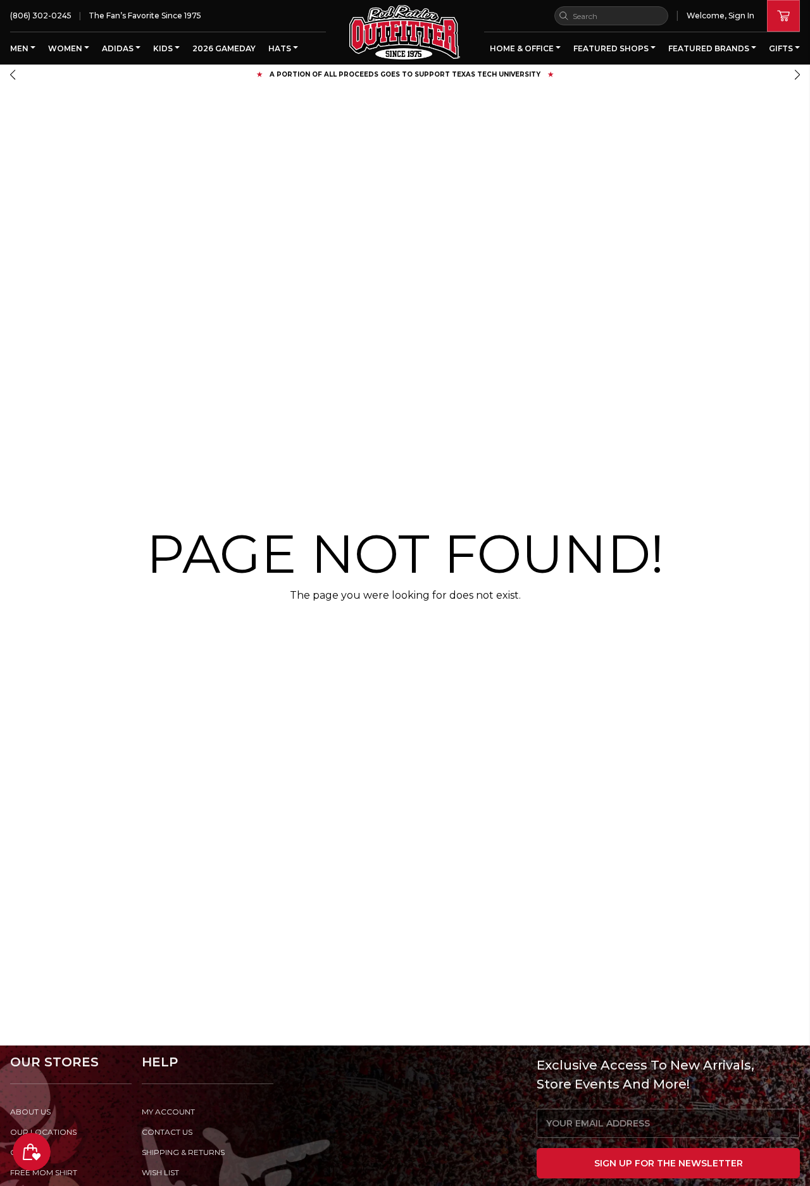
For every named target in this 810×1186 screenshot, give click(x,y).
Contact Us (167, 1132)
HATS (280, 48)
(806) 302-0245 (41, 15)
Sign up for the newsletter (668, 1163)
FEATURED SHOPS (612, 48)
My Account (168, 1111)
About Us (30, 1111)
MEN (20, 48)
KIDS (164, 48)
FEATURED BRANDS (709, 48)
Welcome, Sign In (720, 15)
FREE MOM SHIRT (43, 1172)
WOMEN (66, 48)
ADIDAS (118, 48)
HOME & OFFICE (523, 48)
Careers (28, 1152)
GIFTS (782, 48)
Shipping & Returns (183, 1152)
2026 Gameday (224, 48)
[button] (12, 75)
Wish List (160, 1172)
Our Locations (43, 1132)
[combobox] (611, 15)
